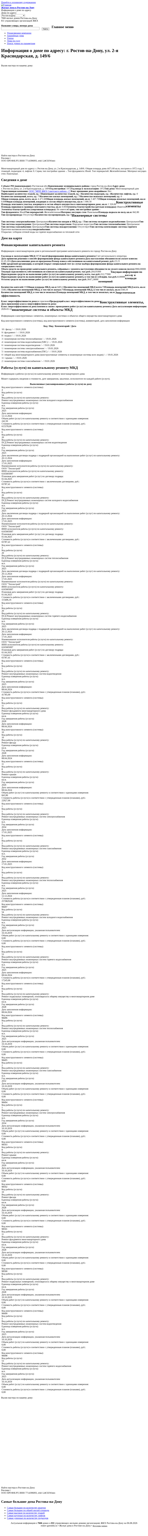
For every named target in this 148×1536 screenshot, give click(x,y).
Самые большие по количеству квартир (26, 1508)
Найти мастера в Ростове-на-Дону (18, 155)
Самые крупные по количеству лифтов (26, 1515)
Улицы (10, 38)
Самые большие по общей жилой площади (28, 1510)
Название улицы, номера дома (17, 25)
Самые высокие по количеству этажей (26, 1513)
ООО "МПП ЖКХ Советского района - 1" (50, 191)
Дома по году (13, 41)
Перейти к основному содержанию (18, 2)
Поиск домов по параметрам (21, 43)
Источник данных (100, 1526)
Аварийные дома (15, 35)
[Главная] (6, 5)
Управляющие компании (19, 33)
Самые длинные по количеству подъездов (27, 1518)
